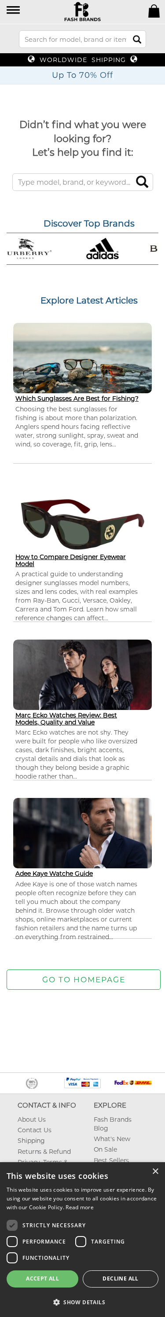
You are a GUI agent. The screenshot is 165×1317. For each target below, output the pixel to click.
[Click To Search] (137, 39)
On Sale (105, 1149)
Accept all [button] (42, 1278)
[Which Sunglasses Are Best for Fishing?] (82, 361)
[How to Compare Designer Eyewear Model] (82, 524)
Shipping (31, 1141)
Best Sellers (111, 1160)
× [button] (155, 1171)
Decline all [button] (120, 1278)
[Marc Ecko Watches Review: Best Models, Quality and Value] (82, 678)
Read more (80, 1207)
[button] (14, 10)
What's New (112, 1139)
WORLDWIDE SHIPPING (83, 60)
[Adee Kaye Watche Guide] (82, 837)
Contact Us (34, 1130)
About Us (32, 1119)
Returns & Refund (44, 1152)
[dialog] (82, 1239)
